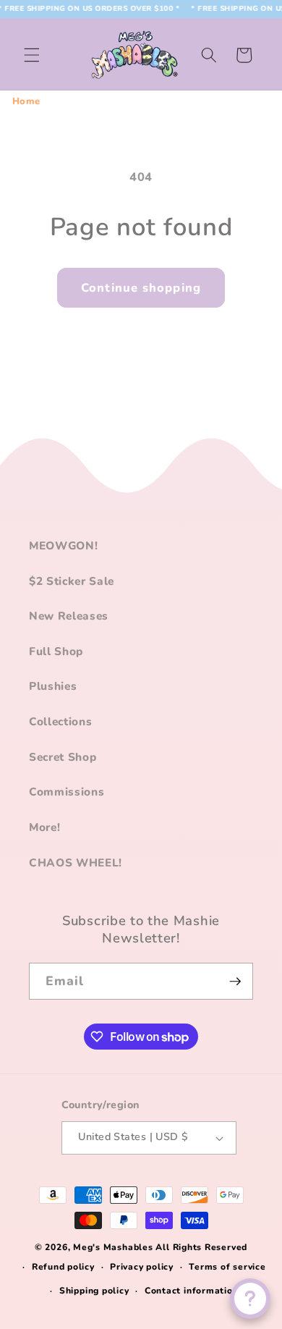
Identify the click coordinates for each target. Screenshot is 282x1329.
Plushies (53, 685)
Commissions (66, 791)
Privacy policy (142, 1267)
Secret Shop (62, 756)
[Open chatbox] (250, 1298)
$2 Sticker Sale (71, 580)
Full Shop (56, 651)
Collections (60, 721)
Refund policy (63, 1267)
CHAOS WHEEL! (75, 862)
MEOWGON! (63, 545)
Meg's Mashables (113, 1247)
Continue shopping (141, 287)
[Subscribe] (235, 981)
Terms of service (227, 1267)
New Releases (68, 615)
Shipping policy (94, 1290)
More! (44, 827)
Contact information (192, 1290)
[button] (31, 55)
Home (26, 101)
